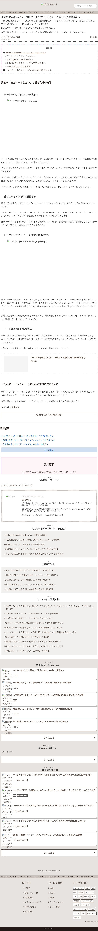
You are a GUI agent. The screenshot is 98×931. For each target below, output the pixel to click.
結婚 (52, 897)
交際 (80, 897)
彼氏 (74, 897)
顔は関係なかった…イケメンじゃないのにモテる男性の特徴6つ (32, 549)
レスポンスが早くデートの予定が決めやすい (26, 63)
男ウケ (28, 485)
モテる (16, 676)
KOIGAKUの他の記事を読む (49, 415)
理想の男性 (85, 905)
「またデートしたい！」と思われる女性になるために (28, 70)
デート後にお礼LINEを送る (18, 66)
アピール (76, 913)
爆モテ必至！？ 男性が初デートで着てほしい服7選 (27, 637)
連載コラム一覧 (31, 893)
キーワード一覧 (92, 921)
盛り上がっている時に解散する (20, 59)
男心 (87, 888)
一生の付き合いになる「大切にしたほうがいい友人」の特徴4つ (32, 539)
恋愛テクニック (16, 485)
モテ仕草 (76, 905)
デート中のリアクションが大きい (21, 56)
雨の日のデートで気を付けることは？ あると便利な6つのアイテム (34, 627)
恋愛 (15, 700)
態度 (93, 888)
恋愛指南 (76, 901)
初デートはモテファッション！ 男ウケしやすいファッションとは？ (34, 646)
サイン (86, 897)
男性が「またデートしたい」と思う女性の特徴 (25, 52)
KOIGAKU (15, 407)
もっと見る (49, 450)
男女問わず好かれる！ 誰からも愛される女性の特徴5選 (29, 589)
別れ (83, 913)
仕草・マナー (91, 913)
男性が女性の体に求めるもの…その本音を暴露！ (26, 535)
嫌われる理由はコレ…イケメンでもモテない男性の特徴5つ (30, 584)
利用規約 (28, 897)
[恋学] (49, 3)
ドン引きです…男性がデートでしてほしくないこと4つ (28, 618)
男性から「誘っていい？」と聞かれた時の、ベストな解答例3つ (32, 613)
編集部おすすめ (22, 780)
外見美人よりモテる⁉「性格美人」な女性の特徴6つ (25, 444)
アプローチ (89, 892)
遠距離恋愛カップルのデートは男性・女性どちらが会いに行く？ (33, 641)
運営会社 (28, 911)
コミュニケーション (79, 909)
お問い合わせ (30, 907)
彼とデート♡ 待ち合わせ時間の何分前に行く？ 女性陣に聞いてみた (34, 623)
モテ (5, 485)
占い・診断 (54, 907)
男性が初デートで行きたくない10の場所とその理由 (27, 651)
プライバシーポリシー (34, 902)
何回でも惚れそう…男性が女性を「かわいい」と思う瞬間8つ (29, 440)
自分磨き (92, 909)
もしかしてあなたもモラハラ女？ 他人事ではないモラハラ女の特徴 (34, 553)
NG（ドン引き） (87, 901)
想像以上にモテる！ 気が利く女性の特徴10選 (24, 544)
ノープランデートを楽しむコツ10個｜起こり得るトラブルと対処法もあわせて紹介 (40, 632)
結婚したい (77, 917)
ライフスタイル (56, 902)
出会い (53, 893)
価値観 (81, 892)
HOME (27, 888)
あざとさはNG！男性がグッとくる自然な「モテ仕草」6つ (28, 436)
